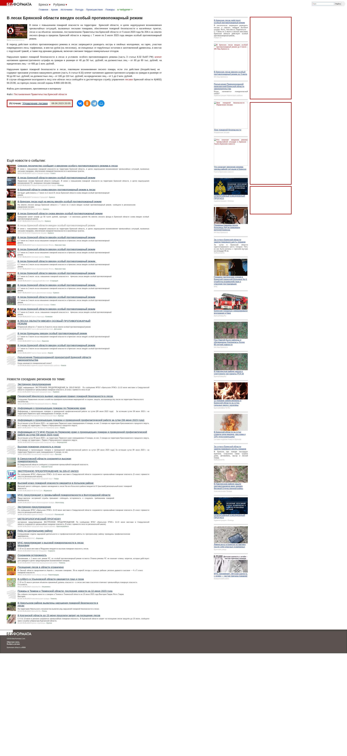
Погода (79, 9)
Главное (43, 9)
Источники (66, 9)
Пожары (110, 9)
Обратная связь (13, 642)
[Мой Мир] (101, 103)
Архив (54, 9)
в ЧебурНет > (125, 9)
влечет (158, 57)
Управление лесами (35, 103)
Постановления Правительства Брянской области (40, 94)
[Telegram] (94, 103)
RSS (24, 647)
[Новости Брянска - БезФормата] (16, 3)
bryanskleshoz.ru (18, 40)
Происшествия (94, 9)
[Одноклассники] (87, 103)
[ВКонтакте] (80, 103)
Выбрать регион (13, 644)
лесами (129, 79)
